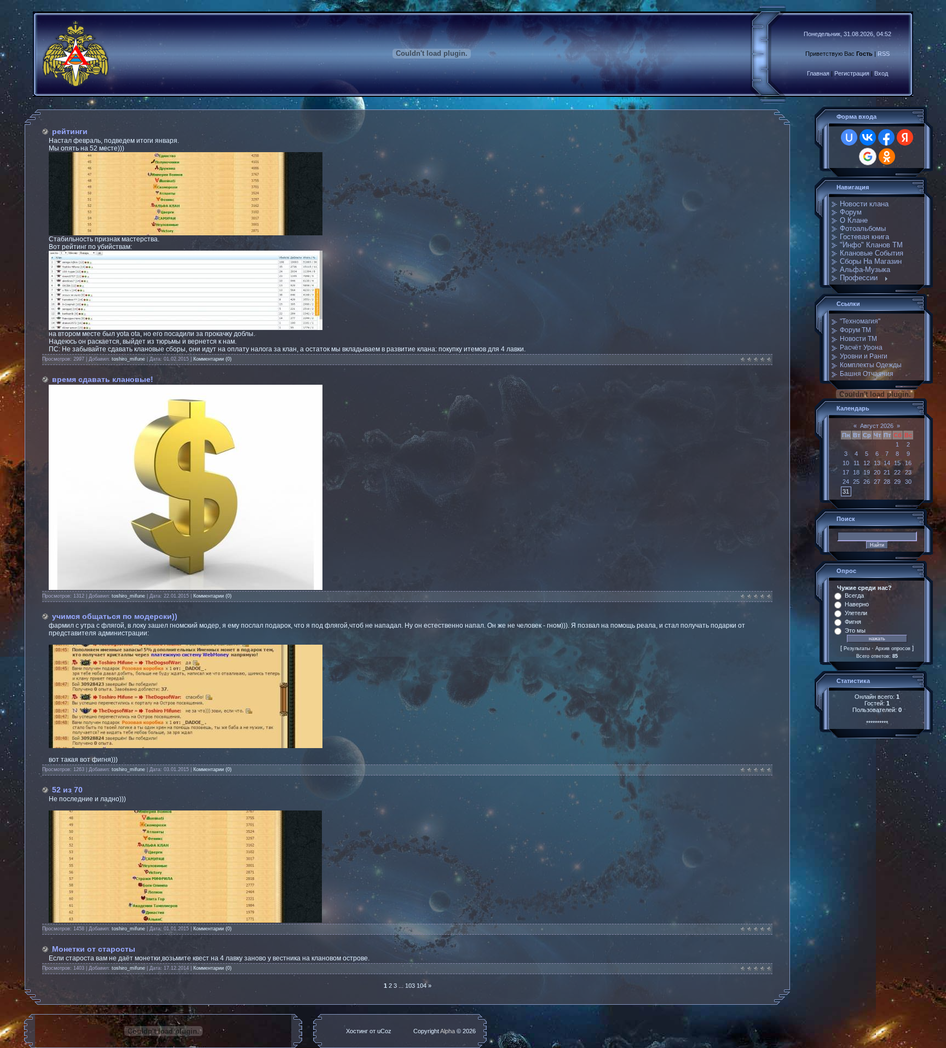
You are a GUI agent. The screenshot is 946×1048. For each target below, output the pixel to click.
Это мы (855, 630)
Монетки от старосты (93, 949)
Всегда (854, 595)
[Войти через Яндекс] (905, 137)
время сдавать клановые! (102, 379)
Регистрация (851, 73)
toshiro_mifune (128, 359)
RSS (884, 53)
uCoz (384, 1031)
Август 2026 (876, 425)
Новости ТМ (858, 339)
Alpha (447, 1031)
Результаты (857, 648)
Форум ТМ (855, 330)
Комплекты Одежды (871, 365)
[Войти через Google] (867, 156)
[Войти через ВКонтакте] (868, 137)
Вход (881, 73)
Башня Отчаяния (866, 374)
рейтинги (70, 131)
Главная (818, 73)
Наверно (857, 604)
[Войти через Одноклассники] (887, 156)
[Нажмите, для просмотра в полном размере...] (185, 233)
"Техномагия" (860, 321)
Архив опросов (892, 648)
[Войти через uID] (849, 137)
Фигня (853, 621)
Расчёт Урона (861, 347)
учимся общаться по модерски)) (114, 616)
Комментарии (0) (212, 359)
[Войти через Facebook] (886, 137)
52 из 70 (67, 789)
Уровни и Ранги (863, 356)
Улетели (856, 613)
